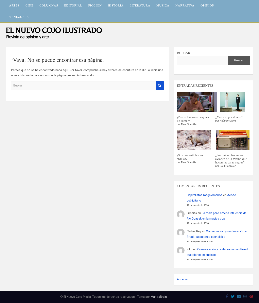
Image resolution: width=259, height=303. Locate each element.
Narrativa (184, 5)
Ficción (95, 5)
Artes (14, 5)
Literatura (140, 5)
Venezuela (19, 16)
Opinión (207, 5)
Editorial (73, 5)
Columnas (48, 5)
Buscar (160, 85)
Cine (29, 5)
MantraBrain (159, 297)
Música (162, 5)
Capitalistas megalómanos (204, 195)
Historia (116, 5)
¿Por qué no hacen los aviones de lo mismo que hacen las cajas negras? (231, 159)
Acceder (182, 279)
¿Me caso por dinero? (229, 117)
